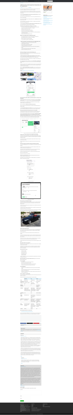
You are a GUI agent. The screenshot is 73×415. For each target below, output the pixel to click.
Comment (21, 389)
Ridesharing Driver (24, 1)
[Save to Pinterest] (36, 323)
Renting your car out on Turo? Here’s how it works (28, 70)
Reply (21, 356)
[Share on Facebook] (23, 323)
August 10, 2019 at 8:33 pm (23, 366)
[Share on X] (30, 323)
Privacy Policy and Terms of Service (46, 406)
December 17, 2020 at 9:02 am (24, 358)
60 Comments (30, 7)
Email (21, 398)
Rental (23, 325)
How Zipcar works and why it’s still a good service (27, 311)
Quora (32, 406)
